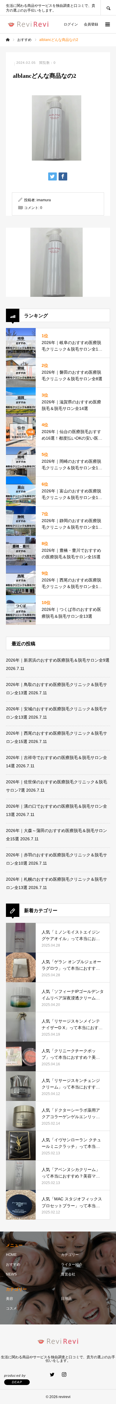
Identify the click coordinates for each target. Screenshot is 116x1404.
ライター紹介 (71, 1264)
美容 (9, 1299)
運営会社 (68, 1274)
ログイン (71, 24)
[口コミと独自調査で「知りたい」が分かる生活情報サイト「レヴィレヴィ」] (28, 24)
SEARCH (108, 7)
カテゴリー (70, 1255)
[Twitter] (52, 1374)
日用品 (66, 1299)
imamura (44, 200)
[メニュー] (107, 24)
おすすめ (13, 1264)
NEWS (11, 1274)
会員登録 (91, 24)
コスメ (11, 1308)
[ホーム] (8, 40)
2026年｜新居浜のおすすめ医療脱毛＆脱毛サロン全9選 (57, 660)
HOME (11, 1255)
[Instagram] (64, 1374)
